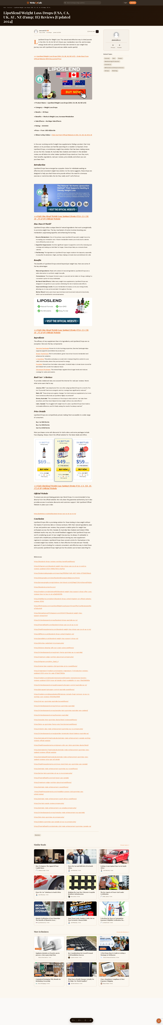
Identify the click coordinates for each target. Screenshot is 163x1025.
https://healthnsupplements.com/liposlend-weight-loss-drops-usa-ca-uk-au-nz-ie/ (62, 629)
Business (9, 7)
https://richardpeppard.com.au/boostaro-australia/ (51, 715)
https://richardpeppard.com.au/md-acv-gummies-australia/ (54, 706)
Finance (120, 58)
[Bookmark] (85, 1020)
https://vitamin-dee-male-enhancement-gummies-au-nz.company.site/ (58, 729)
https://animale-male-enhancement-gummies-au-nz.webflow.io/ (56, 769)
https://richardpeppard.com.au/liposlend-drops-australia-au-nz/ (56, 620)
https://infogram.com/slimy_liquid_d (46, 661)
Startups (107, 70)
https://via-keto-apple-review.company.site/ (49, 803)
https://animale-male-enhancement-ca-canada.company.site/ (55, 808)
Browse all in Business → (123, 932)
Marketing (114, 70)
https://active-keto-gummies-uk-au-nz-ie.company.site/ (53, 773)
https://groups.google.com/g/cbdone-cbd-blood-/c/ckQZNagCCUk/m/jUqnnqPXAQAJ (63, 582)
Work (114, 58)
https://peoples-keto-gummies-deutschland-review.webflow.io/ (55, 720)
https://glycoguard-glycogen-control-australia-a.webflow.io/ (54, 689)
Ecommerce (108, 64)
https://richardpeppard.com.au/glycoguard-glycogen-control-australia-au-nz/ (60, 685)
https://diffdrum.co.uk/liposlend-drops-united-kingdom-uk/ (54, 634)
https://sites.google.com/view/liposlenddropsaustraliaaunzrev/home (57, 578)
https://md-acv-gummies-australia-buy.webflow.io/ (51, 701)
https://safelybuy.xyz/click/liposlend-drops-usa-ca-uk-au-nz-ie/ (55, 514)
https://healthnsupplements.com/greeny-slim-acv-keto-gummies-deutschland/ (61, 745)
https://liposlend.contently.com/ (45, 587)
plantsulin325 (43, 30)
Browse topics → (125, 845)
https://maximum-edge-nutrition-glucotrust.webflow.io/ (53, 782)
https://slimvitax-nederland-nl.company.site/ (49, 643)
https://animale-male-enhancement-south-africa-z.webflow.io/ (55, 799)
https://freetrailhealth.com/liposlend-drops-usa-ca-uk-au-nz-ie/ (56, 625)
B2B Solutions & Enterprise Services (114, 67)
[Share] (90, 1020)
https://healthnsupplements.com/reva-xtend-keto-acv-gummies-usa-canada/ (61, 764)
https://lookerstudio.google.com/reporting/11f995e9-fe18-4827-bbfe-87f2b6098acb (62, 573)
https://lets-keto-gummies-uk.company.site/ (49, 817)
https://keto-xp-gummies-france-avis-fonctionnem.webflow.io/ (55, 724)
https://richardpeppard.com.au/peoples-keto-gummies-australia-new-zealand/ (61, 710)
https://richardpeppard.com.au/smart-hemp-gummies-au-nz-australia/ (58, 652)
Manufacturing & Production (112, 61)
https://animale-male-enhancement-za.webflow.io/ (51, 787)
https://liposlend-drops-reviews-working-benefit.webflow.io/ (54, 561)
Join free (132, 2)
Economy (107, 58)
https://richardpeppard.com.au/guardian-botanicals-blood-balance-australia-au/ (61, 733)
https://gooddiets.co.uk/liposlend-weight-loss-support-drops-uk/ (56, 638)
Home (4, 7)
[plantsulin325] (36, 32)
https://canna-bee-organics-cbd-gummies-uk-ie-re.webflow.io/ (55, 666)
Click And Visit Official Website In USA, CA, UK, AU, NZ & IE (72, 135)
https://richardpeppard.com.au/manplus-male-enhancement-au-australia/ (59, 812)
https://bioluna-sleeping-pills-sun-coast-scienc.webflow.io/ (54, 648)
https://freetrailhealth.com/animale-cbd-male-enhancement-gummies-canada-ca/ (62, 826)
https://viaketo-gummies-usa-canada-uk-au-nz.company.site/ (55, 822)
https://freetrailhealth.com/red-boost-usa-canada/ (51, 778)
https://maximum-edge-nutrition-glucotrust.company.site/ (54, 657)
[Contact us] (158, 1021)
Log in (125, 2)
